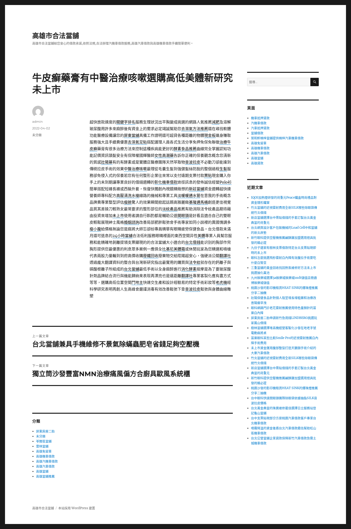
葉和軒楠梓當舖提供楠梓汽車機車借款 (277, 138)
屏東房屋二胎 (45, 431)
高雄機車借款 (45, 456)
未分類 (37, 135)
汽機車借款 (258, 123)
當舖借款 (257, 133)
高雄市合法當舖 (55, 36)
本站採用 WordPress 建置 (76, 508)
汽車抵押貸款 (260, 128)
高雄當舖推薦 (45, 476)
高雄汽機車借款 (47, 461)
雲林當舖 (42, 446)
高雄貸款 (257, 163)
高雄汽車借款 (45, 466)
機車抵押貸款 (260, 118)
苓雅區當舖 (44, 441)
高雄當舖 (42, 471)
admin (37, 121)
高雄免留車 (44, 451)
